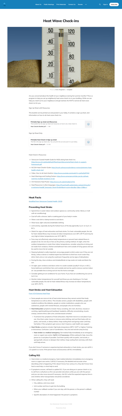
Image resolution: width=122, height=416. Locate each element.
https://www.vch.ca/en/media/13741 (62, 182)
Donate (80, 4)
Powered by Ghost (61, 408)
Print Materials (61, 4)
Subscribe (114, 4)
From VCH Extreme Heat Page (39, 293)
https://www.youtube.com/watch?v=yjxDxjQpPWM (71, 173)
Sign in (105, 4)
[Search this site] (100, 4)
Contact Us (71, 4)
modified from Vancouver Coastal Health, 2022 (45, 201)
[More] (86, 4)
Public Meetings (49, 4)
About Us (38, 4)
